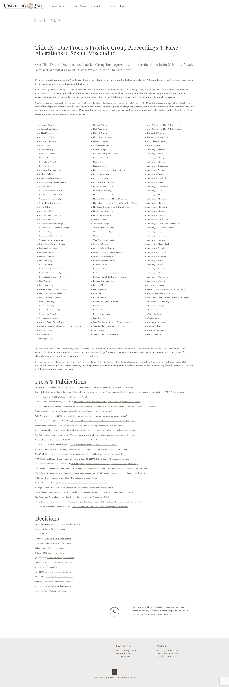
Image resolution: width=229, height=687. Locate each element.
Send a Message (123, 656)
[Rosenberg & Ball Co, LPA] (23, 6)
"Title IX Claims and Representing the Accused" (112, 459)
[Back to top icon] (114, 672)
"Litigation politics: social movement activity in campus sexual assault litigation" (102, 421)
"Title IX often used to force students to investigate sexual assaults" (100, 507)
